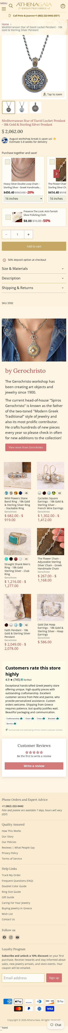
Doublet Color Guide (14, 886)
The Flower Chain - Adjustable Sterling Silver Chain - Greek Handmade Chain (50, 563)
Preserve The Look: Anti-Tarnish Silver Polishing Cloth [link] (41, 213)
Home (5, 24)
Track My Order (11, 875)
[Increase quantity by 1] (28, 234)
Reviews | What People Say (18, 847)
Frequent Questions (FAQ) (17, 880)
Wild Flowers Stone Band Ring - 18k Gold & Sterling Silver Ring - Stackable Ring (17, 503)
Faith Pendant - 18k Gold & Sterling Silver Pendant (17, 633)
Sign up (54, 978)
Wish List (7, 914)
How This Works (11, 831)
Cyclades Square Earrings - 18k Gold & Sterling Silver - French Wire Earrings (50, 503)
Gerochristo (11, 511)
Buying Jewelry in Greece (17, 908)
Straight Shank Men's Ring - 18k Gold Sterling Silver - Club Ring (17, 569)
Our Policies (9, 842)
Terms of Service (12, 858)
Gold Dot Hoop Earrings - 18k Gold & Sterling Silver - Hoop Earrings (50, 629)
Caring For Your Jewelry (16, 903)
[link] (23, 169)
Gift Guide (8, 897)
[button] (8, 107)
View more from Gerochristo (26, 447)
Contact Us (8, 919)
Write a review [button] (34, 766)
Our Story (7, 836)
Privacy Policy (10, 853)
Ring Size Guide (11, 891)
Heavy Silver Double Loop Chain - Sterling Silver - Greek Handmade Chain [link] (21, 185)
